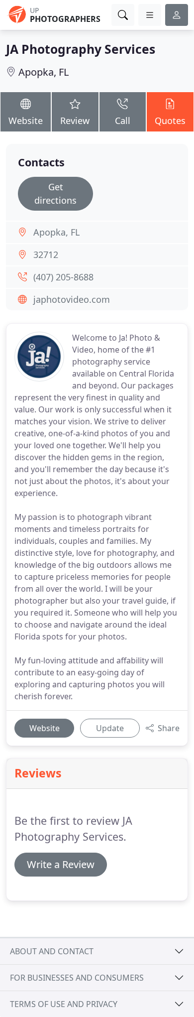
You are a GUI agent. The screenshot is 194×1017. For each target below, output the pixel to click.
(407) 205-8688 (63, 277)
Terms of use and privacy (63, 1004)
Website (25, 121)
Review (75, 121)
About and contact (52, 951)
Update (110, 728)
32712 (45, 254)
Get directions (55, 193)
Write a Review (61, 864)
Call (122, 121)
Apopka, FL (43, 72)
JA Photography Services (80, 49)
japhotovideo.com (71, 299)
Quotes (170, 121)
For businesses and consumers (77, 977)
